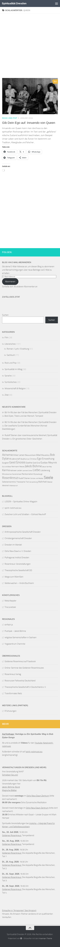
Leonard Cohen (27, 470)
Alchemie (7, 454)
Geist (12, 462)
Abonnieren (10, 281)
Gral (38, 463)
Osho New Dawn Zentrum (38, 796)
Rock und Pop (9, 118)
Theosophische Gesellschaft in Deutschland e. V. (25, 687)
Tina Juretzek (10, 607)
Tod (27, 482)
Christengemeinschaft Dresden (18, 538)
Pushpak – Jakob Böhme (15, 631)
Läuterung (45, 470)
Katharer (13, 470)
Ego (39, 458)
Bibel (38, 455)
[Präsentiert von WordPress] (21, 938)
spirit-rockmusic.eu (13, 508)
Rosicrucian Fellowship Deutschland (20, 680)
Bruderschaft (14, 459)
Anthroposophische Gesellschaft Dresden (23, 532)
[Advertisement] (30, 47)
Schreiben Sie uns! (10, 775)
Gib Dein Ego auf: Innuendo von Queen (28, 122)
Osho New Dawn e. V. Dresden (18, 551)
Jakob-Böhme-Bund (11, 787)
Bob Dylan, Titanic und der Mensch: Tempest (24, 416)
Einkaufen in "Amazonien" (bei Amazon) (19, 910)
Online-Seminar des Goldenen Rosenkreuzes (24, 668)
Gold (34, 463)
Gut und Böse (6, 467)
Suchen (5, 315)
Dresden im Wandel (13, 544)
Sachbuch (11, 355)
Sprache (8, 375)
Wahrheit (42, 481)
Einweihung (48, 458)
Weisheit (5, 485)
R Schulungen (10, 711)
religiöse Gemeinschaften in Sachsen (20, 637)
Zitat (7, 395)
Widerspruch (13, 486)
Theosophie (20, 482)
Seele (48, 477)
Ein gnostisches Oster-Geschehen (27, 439)
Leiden (19, 470)
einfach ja (9, 624)
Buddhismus (25, 459)
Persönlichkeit (16, 474)
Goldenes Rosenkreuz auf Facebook (20, 661)
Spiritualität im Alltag (13, 369)
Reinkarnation (27, 474)
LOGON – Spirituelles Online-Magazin (21, 501)
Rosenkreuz (10, 478)
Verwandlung (33, 482)
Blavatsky (45, 455)
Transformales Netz (13, 693)
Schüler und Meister (36, 478)
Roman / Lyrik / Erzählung (18, 349)
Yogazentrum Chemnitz (15, 644)
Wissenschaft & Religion (15, 388)
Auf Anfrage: (8, 734)
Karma (6, 470)
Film (6, 337)
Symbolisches (11, 382)
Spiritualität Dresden (14, 3)
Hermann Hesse (17, 466)
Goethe (29, 462)
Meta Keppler (10, 600)
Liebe (36, 470)
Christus (33, 459)
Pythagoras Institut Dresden (17, 557)
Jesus (44, 467)
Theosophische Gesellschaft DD (18, 570)
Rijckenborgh (37, 474)
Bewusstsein (30, 455)
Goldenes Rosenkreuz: (12, 835)
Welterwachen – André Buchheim (19, 583)
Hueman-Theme (45, 938)
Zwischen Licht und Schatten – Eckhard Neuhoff (25, 514)
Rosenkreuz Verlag (13, 674)
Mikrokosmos (7, 474)
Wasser (49, 482)
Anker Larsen (19, 455)
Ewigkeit (5, 463)
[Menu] (56, 3)
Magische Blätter (9, 790)
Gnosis (20, 462)
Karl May (49, 467)
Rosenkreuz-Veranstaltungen (18, 564)
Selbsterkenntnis (9, 482)
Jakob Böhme (33, 466)
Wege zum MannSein (14, 576)
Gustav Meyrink (48, 462)
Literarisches (10, 344)
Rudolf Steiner (24, 478)
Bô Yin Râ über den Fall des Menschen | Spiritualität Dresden (31, 412)
